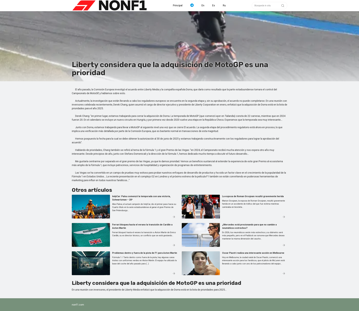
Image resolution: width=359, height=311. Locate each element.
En (203, 5)
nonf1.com (78, 304)
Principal (177, 5)
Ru (224, 5)
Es (213, 5)
